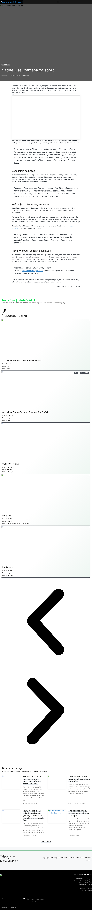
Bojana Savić (71, 835)
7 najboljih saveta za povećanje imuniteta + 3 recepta (78, 813)
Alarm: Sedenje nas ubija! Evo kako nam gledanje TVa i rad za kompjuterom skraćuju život (33, 815)
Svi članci (46, 841)
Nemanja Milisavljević (28, 803)
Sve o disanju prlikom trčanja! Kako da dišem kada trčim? (79, 779)
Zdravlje (6, 64)
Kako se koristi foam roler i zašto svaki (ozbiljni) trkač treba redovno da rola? (32, 780)
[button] (57, 1)
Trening (78, 803)
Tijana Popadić (26, 835)
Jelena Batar (71, 803)
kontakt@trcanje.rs (86, 890)
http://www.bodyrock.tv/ (32, 270)
